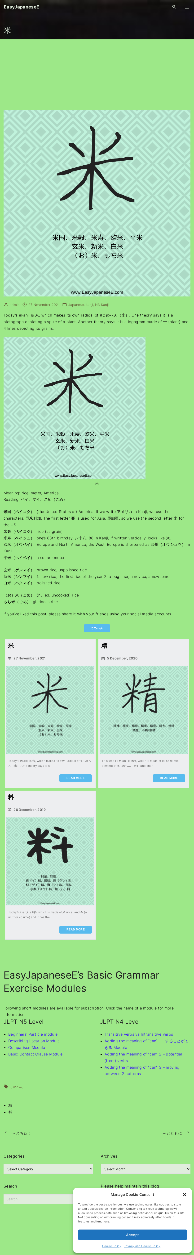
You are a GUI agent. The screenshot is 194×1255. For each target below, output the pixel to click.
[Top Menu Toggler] (187, 7)
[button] (184, 1194)
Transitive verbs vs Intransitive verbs (139, 1034)
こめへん (16, 1087)
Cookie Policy (111, 1246)
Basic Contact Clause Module (35, 1054)
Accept (132, 1235)
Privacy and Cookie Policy (142, 1246)
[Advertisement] (97, 75)
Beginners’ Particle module (32, 1034)
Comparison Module (26, 1047)
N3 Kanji (102, 305)
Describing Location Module (34, 1040)
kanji (89, 305)
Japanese (76, 305)
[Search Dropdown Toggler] (174, 7)
